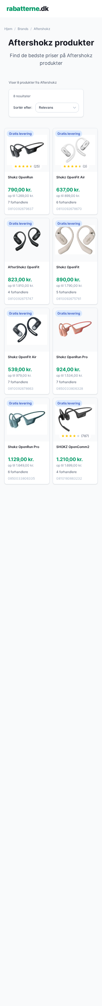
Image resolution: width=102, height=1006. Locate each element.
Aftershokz (42, 29)
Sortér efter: (22, 107)
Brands (23, 29)
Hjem (8, 29)
